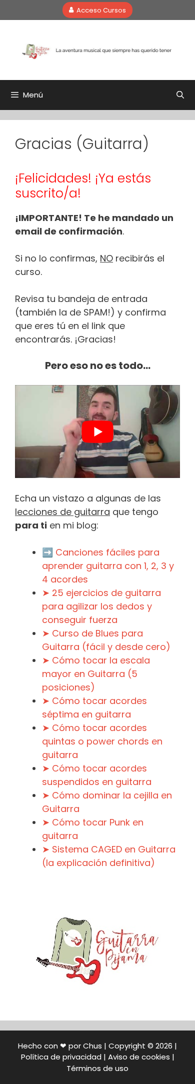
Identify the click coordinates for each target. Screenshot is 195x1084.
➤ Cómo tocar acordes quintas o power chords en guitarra (102, 741)
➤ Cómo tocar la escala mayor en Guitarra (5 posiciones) (96, 674)
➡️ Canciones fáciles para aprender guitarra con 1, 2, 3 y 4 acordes (108, 566)
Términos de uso (97, 1068)
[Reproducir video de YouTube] (97, 431)
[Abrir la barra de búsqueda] (180, 95)
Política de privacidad (61, 1057)
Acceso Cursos (101, 9)
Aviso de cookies (139, 1057)
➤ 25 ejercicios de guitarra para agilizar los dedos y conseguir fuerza (101, 606)
